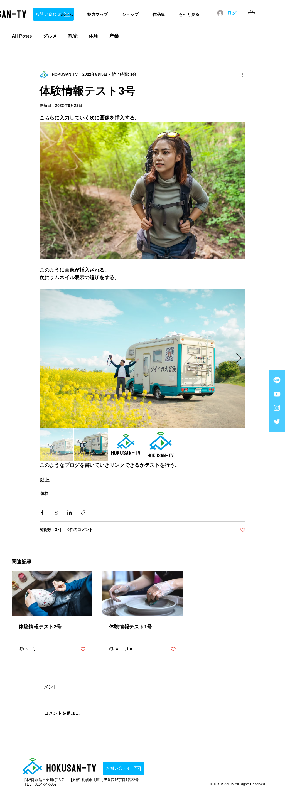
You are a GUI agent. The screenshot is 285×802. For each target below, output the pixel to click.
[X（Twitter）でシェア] (55, 512)
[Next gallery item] (239, 358)
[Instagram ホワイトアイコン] (277, 408)
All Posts (22, 36)
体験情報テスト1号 (130, 626)
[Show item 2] (91, 444)
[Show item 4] (160, 444)
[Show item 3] (125, 444)
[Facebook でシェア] (42, 512)
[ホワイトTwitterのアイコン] (277, 422)
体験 (93, 36)
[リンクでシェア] (83, 512)
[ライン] (277, 380)
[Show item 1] (56, 444)
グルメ (50, 36)
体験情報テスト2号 (40, 626)
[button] (255, 12)
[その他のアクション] (242, 74)
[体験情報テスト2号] (52, 593)
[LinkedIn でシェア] (69, 512)
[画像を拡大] (142, 358)
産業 (114, 36)
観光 (73, 36)
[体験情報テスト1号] (142, 593)
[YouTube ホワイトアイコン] (277, 394)
